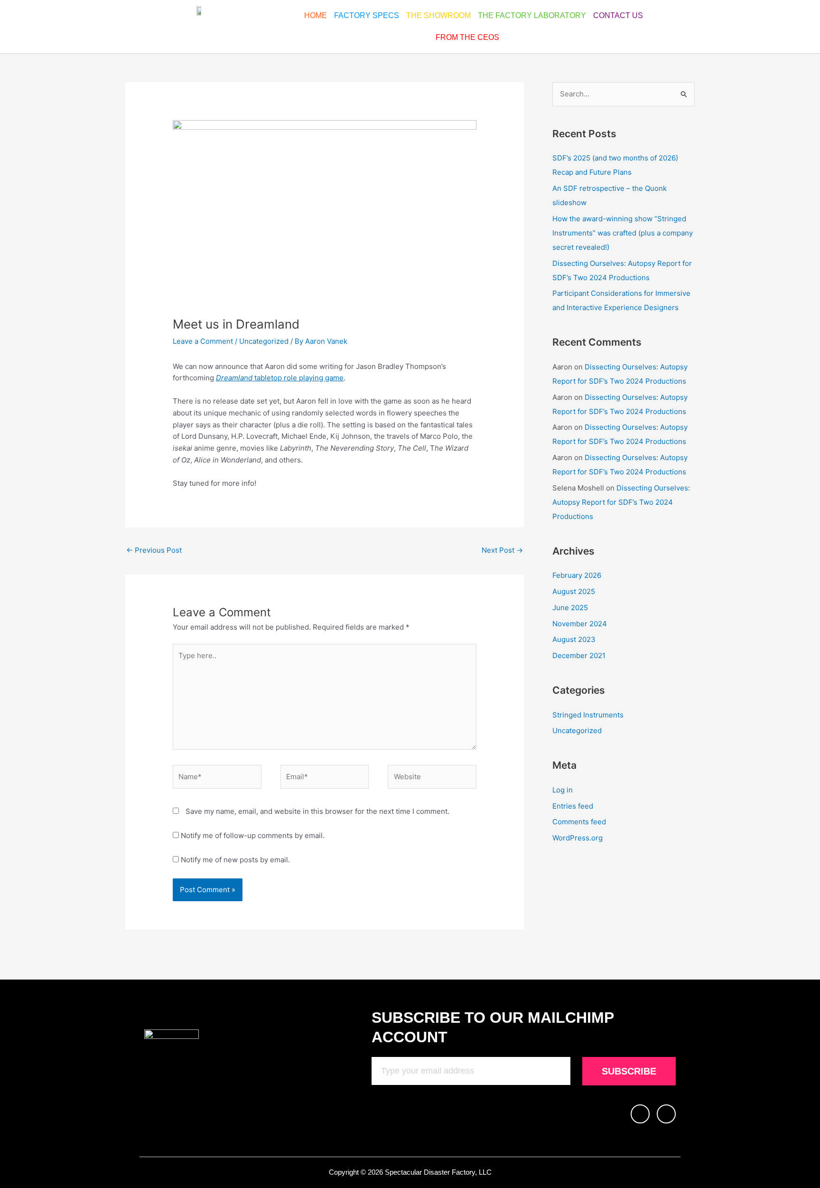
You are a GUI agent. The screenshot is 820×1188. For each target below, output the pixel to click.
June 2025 (570, 607)
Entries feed (572, 806)
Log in (562, 789)
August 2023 (574, 639)
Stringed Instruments (588, 714)
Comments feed (579, 821)
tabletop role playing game (280, 377)
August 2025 (573, 591)
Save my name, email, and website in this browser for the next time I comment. (317, 811)
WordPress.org (577, 837)
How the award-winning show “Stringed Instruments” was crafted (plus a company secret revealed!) (622, 233)
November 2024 (579, 623)
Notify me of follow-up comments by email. (253, 835)
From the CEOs (467, 37)
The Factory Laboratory (532, 15)
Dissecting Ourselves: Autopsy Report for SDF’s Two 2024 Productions (621, 502)
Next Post (502, 550)
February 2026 (576, 575)
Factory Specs (366, 15)
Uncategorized (264, 341)
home (315, 15)
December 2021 (579, 655)
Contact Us (618, 15)
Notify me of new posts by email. (235, 859)
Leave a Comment (203, 341)
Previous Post (154, 550)
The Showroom (438, 15)
